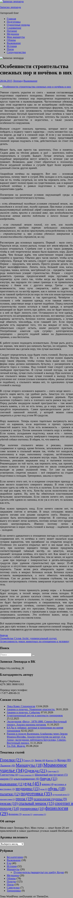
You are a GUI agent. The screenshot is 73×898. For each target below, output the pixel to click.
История (12, 46)
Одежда (35, 770)
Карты (51, 760)
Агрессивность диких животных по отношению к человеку (34, 641)
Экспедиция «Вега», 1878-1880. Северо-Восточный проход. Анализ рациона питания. (37, 723)
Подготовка (14, 21)
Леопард (18, 80)
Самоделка (53, 771)
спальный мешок (36, 803)
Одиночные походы (18, 24)
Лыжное (7, 765)
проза (24, 798)
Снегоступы (9, 774)
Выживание (14, 43)
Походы (11, 881)
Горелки (11, 760)
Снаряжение (14, 27)
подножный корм (60, 794)
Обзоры (11, 40)
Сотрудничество (16, 52)
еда (32, 783)
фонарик (15, 814)
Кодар (64, 760)
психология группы (50, 799)
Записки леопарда (10, 7)
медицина (28, 788)
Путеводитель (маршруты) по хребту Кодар (39, 872)
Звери (40, 760)
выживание (12, 784)
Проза (10, 49)
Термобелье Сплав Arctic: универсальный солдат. (28, 638)
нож (43, 789)
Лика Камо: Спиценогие (21, 706)
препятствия (7, 799)
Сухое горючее (26, 775)
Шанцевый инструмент (51, 774)
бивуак (4, 635)
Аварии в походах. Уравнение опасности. (31, 709)
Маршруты (29, 765)
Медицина (13, 34)
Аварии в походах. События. (23, 712)
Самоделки (13, 887)
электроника (39, 814)
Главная (11, 18)
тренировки (32, 809)
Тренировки (14, 890)
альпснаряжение (26, 778)
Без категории (15, 857)
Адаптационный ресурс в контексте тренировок (35, 715)
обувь (56, 788)
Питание (12, 30)
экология (27, 814)
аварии (6, 778)
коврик (48, 784)
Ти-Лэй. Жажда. (16, 745)
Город (28, 760)
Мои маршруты (16, 37)
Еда (9, 863)
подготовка (36, 793)
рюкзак (9, 803)
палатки (10, 794)
